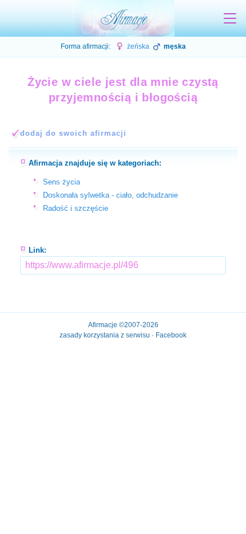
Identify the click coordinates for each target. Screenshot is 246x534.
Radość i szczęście (75, 208)
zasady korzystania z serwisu (104, 335)
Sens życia (61, 182)
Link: (37, 250)
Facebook (171, 335)
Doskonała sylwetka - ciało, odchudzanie (110, 195)
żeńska (137, 46)
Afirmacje (102, 325)
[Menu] (230, 18)
